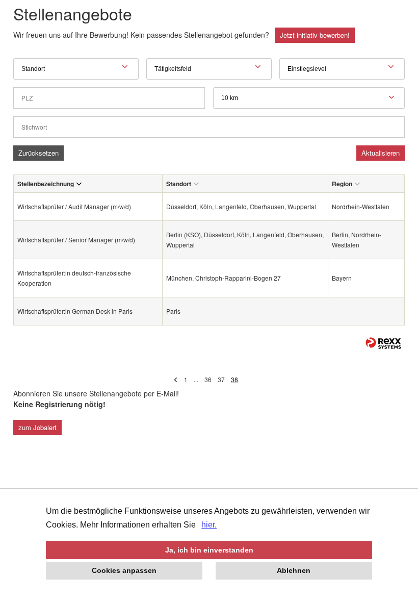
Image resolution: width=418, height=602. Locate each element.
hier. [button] (209, 524)
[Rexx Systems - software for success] (383, 343)
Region (342, 183)
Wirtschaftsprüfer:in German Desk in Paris (75, 311)
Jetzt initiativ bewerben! (315, 35)
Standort (178, 183)
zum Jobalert (37, 427)
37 (221, 379)
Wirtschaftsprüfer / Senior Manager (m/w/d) (76, 239)
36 (208, 379)
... (196, 379)
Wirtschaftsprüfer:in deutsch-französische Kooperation (74, 277)
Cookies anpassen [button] (124, 570)
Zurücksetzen (38, 153)
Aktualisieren (380, 153)
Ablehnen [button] (293, 570)
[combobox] (309, 98)
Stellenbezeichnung (45, 183)
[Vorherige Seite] (176, 379)
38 (234, 379)
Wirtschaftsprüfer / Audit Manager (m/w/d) (74, 206)
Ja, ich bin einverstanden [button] (209, 550)
